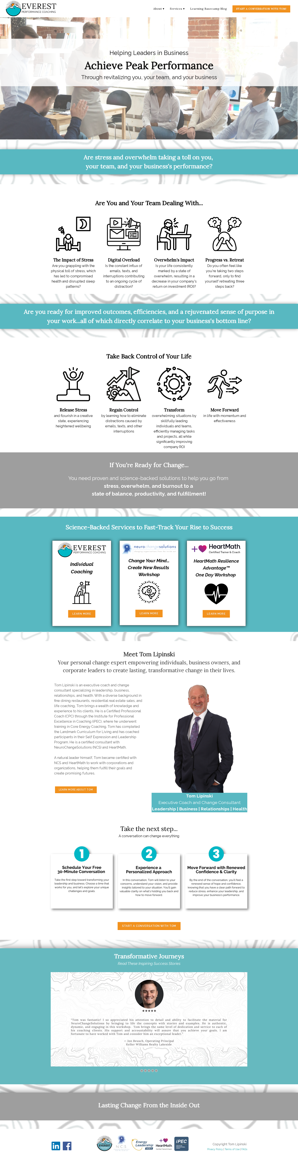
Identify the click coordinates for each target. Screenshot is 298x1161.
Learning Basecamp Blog (208, 8)
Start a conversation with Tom (149, 926)
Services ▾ (177, 8)
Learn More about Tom (76, 789)
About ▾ (158, 8)
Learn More (81, 613)
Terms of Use (232, 1149)
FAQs (244, 1149)
